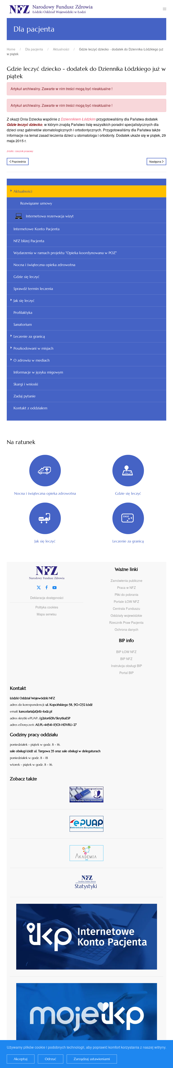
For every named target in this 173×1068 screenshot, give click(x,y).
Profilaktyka (23, 312)
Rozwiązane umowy (36, 203)
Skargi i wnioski (26, 384)
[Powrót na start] (85, 9)
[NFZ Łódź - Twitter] (38, 587)
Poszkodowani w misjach (33, 348)
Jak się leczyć (24, 300)
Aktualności (23, 191)
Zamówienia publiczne (126, 580)
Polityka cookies (46, 607)
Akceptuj (20, 1059)
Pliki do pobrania (126, 594)
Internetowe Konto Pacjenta (36, 229)
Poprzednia (19, 161)
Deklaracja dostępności (46, 597)
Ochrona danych (126, 629)
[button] (164, 9)
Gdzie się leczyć (26, 276)
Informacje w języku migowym (38, 372)
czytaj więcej (88, 794)
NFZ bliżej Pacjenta (29, 241)
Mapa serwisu (47, 614)
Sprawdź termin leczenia (33, 288)
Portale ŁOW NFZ (126, 601)
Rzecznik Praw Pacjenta (126, 622)
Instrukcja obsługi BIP (126, 665)
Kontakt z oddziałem (30, 408)
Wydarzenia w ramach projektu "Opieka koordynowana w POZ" (65, 252)
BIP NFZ (126, 658)
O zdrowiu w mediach (32, 360)
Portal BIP (126, 672)
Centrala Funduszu (126, 608)
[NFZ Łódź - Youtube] (54, 587)
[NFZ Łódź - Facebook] (46, 587)
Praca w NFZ (126, 587)
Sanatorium (23, 324)
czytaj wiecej (88, 853)
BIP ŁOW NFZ (126, 651)
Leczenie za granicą (29, 336)
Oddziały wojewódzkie (126, 615)
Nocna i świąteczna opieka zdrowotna (44, 264)
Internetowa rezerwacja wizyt (50, 216)
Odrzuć (50, 1059)
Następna (155, 161)
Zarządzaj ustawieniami (92, 1059)
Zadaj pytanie (25, 396)
